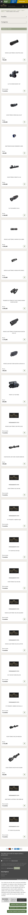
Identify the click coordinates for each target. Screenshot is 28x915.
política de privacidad (14, 860)
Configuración (21, 900)
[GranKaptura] (3, 6)
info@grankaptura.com (10, 868)
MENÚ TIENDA (6, 2)
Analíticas (6, 900)
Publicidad (13, 900)
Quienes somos (4, 874)
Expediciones (22, 1)
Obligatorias (13, 899)
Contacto (3, 875)
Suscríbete (17, 868)
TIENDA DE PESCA (14, 1)
